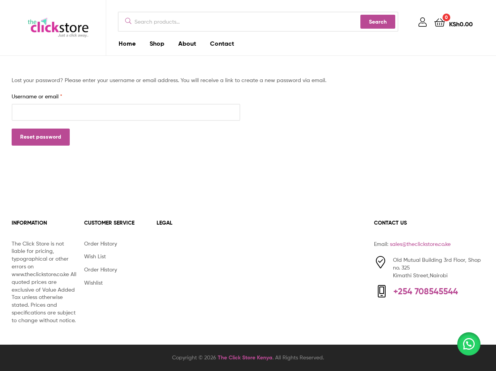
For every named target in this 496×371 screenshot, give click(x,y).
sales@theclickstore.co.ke (420, 243)
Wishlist (93, 282)
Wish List (95, 256)
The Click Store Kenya (245, 357)
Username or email (48, 96)
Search (378, 21)
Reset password (40, 136)
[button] (468, 344)
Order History (100, 243)
